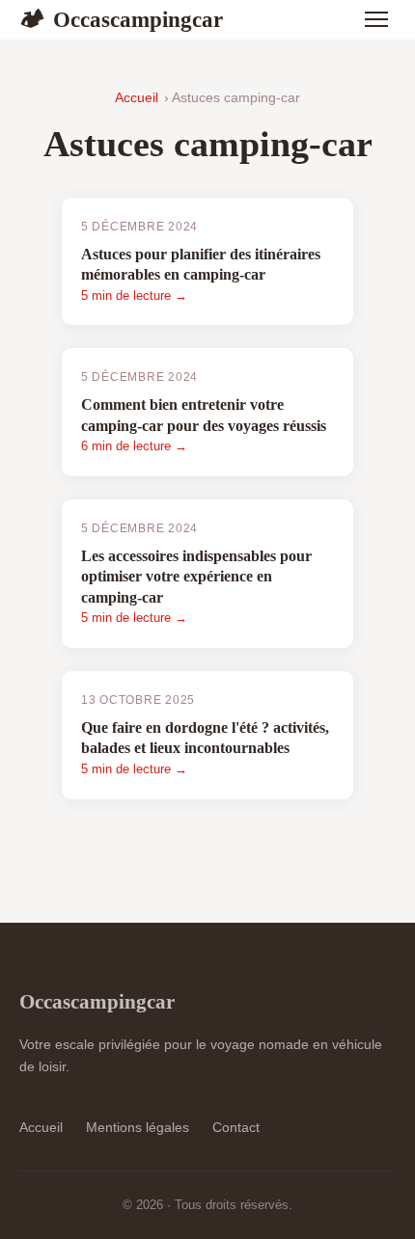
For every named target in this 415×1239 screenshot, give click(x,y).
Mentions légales (137, 1127)
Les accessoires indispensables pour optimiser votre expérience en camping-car (196, 577)
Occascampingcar (121, 19)
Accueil (136, 98)
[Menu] (376, 19)
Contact (236, 1127)
